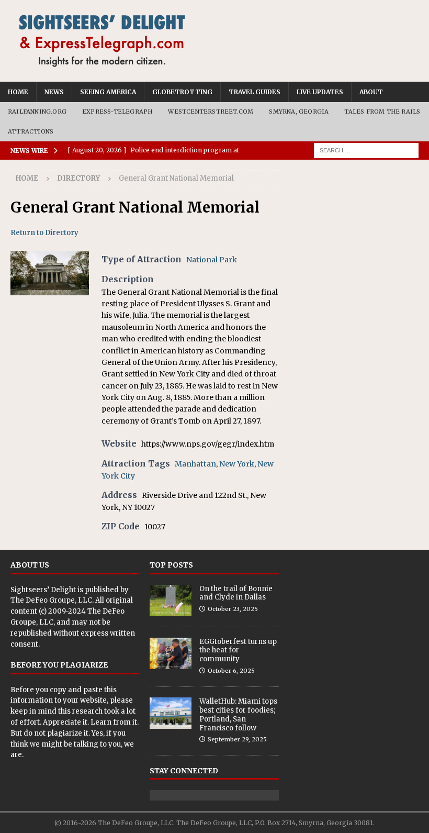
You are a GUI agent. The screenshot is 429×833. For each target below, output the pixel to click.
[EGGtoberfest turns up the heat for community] (170, 653)
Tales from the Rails (382, 111)
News (54, 92)
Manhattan (195, 464)
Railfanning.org (37, 111)
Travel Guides (254, 92)
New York (236, 464)
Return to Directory (44, 232)
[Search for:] (366, 150)
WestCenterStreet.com (210, 111)
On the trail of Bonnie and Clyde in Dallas (236, 593)
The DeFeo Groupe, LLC (51, 600)
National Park (211, 259)
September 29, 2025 (237, 739)
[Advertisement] (354, 222)
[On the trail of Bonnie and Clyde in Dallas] (170, 600)
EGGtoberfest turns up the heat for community (238, 650)
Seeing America (108, 92)
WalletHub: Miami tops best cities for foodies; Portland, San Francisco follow (238, 714)
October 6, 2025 (231, 670)
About (371, 92)
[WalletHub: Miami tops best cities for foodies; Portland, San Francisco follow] (170, 713)
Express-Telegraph (117, 111)
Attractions (30, 131)
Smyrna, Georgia (299, 111)
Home (18, 92)
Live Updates (320, 92)
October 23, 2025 (233, 609)
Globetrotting (182, 92)
